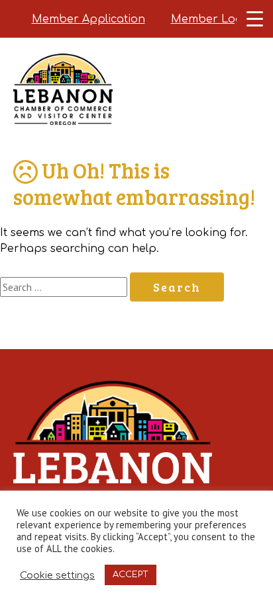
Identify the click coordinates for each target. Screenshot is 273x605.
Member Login (211, 19)
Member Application (88, 19)
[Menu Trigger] (255, 18)
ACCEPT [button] (130, 574)
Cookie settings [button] (57, 575)
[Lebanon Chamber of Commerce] (63, 106)
